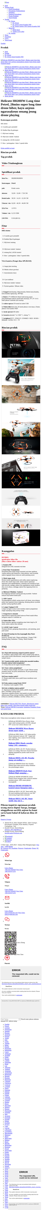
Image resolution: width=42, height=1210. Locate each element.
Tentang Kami (9, 7)
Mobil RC (12, 28)
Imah (6, 5)
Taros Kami (8, 40)
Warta (6, 35)
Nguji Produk (13, 18)
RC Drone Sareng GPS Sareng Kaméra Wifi (26, 26)
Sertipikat (11, 12)
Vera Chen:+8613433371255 (14, 870)
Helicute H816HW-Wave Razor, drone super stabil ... (21, 729)
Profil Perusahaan (14, 9)
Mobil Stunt (16, 30)
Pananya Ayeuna (6, 819)
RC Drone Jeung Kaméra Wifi (22, 24)
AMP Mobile (9, 846)
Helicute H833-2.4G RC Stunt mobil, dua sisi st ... (21, 800)
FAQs (6, 38)
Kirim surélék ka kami (7, 148)
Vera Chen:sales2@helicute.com (15, 913)
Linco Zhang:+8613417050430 (10, 868)
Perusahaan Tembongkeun (17, 11)
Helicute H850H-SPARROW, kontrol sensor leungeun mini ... (21, 787)
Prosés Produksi (13, 16)
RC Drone (12, 21)
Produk (7, 19)
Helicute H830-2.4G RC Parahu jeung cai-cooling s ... (21, 759)
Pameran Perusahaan (15, 14)
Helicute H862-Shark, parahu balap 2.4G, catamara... (20, 744)
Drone (34, 848)
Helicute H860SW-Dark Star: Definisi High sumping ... (20, 772)
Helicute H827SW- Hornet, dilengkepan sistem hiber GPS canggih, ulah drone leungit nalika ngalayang (19, 704)
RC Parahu (12, 33)
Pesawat (20, 848)
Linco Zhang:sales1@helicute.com (11, 912)
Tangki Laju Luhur (18, 31)
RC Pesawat (4, 848)
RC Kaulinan (13, 848)
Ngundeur (8, 37)
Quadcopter (27, 848)
